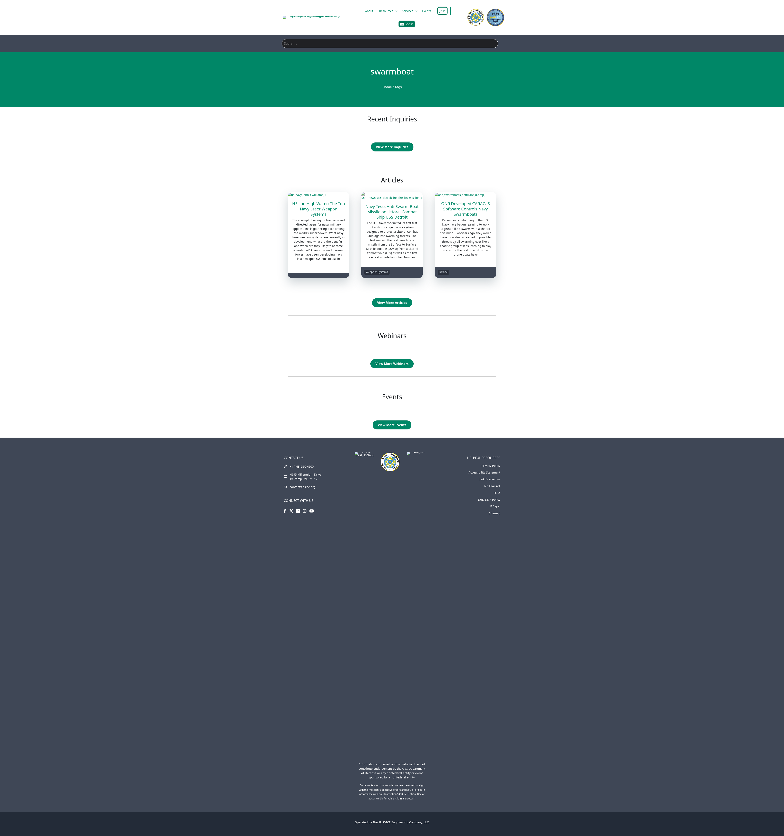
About (369, 11)
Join (442, 11)
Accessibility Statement (484, 472)
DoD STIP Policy (489, 499)
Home (387, 87)
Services (407, 11)
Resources (386, 11)
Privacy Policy (490, 466)
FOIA (497, 493)
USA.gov (494, 506)
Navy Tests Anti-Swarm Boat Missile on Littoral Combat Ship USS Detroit (392, 212)
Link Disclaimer (489, 479)
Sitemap (494, 513)
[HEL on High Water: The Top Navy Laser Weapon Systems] (318, 194)
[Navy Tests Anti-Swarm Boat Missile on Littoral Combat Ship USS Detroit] (392, 196)
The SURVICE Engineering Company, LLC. (401, 822)
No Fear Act (492, 486)
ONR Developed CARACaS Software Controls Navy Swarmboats (465, 209)
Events (426, 11)
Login (408, 24)
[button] (396, 11)
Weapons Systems (377, 272)
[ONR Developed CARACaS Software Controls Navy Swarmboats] (465, 194)
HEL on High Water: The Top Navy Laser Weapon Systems (318, 209)
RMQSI (443, 272)
